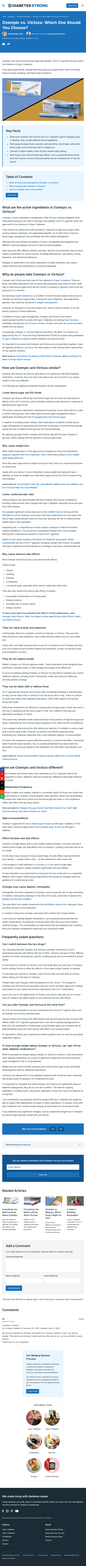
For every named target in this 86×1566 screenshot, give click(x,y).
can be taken (16, 695)
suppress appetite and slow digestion (21, 454)
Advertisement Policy (71, 1555)
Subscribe (72, 5)
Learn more (32, 1391)
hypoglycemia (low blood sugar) (50, 417)
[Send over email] (2, 796)
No (61, 1129)
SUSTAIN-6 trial (9, 515)
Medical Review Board (54, 1537)
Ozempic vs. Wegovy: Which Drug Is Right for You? (53, 1213)
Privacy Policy (43, 1555)
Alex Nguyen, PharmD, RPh (56, 34)
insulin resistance (24, 296)
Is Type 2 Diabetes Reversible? (72, 1212)
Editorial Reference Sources (18, 1145)
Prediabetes (34, 1453)
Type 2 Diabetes (51, 1429)
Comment (14, 1257)
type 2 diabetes (62, 280)
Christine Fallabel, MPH (15, 34)
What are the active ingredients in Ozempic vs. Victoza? (34, 183)
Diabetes (12, 16)
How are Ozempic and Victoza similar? (26, 189)
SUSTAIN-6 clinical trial (55, 904)
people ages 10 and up (53, 827)
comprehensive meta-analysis (34, 527)
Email (50, 1276)
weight (40, 302)
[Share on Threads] (2, 783)
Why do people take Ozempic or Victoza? (27, 186)
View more (12, 195)
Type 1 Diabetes (34, 1429)
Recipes (34, 1476)
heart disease (71, 320)
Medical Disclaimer (8, 1558)
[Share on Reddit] (2, 792)
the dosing (40, 873)
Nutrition (51, 1453)
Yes (52, 1129)
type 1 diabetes (12, 339)
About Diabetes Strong (54, 1529)
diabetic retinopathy (15, 896)
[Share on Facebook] (2, 769)
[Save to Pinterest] (2, 774)
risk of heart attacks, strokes (39, 323)
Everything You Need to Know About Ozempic (9, 1212)
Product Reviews (52, 1476)
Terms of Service (29, 1555)
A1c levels (41, 287)
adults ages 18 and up (43, 823)
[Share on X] (2, 787)
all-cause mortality (72, 323)
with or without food (33, 695)
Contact (48, 1540)
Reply (81, 1319)
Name (12, 1276)
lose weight (73, 454)
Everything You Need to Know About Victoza (31, 1212)
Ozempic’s (7, 217)
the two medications (59, 873)
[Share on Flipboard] (2, 778)
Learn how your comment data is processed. (61, 1299)
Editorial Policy (56, 1555)
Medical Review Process (54, 1533)
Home (4, 16)
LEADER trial (54, 512)
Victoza (52, 217)
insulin (76, 296)
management (50, 302)
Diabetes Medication (24, 16)
